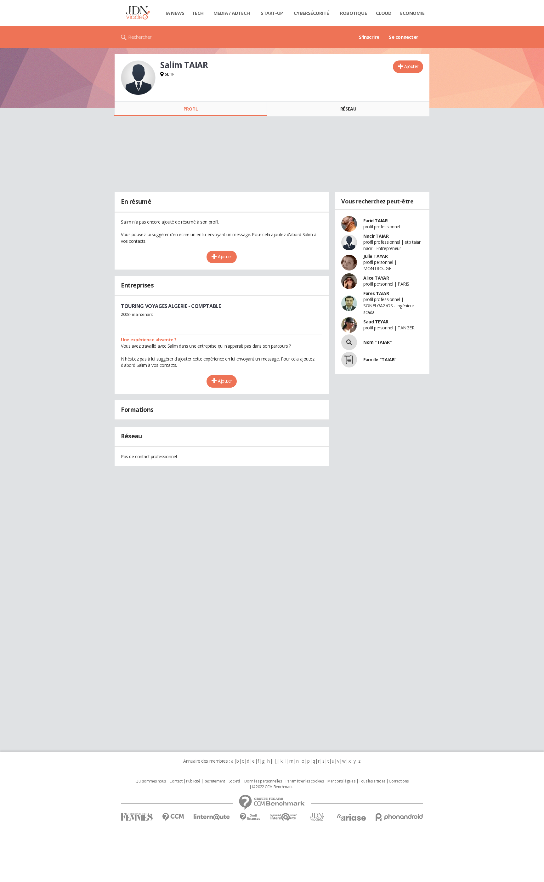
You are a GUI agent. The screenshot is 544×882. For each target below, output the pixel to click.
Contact (175, 781)
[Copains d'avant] (283, 817)
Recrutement (214, 781)
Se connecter (403, 37)
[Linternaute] (212, 817)
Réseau (348, 109)
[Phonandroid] (399, 817)
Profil (191, 109)
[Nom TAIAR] (349, 342)
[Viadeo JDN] (317, 817)
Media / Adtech (231, 13)
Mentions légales (341, 781)
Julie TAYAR (375, 256)
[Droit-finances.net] (250, 817)
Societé (235, 781)
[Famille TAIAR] (349, 359)
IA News (175, 13)
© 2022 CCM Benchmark (272, 787)
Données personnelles (263, 781)
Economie (412, 13)
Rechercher (140, 37)
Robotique (353, 13)
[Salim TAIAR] (138, 77)
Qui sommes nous (150, 781)
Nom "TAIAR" (377, 342)
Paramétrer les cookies (305, 781)
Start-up (272, 13)
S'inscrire (369, 37)
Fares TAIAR (376, 293)
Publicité (193, 781)
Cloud (384, 13)
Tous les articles (372, 781)
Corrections (398, 781)
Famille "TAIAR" (380, 359)
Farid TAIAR (375, 221)
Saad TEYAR (375, 322)
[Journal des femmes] (137, 817)
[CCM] (173, 817)
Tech (198, 13)
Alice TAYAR (376, 278)
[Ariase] (351, 817)
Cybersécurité (311, 13)
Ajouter (411, 66)
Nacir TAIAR (375, 236)
